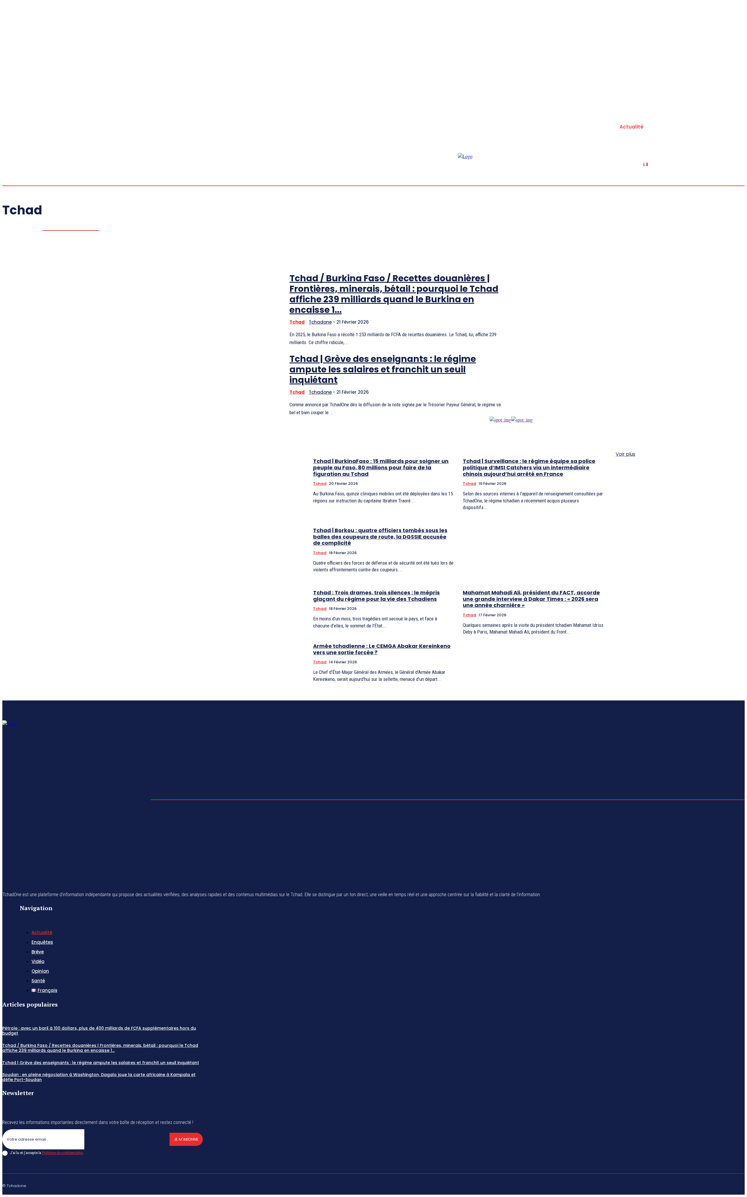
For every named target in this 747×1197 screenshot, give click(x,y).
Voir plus (625, 454)
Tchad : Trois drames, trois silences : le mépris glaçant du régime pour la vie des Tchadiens (376, 596)
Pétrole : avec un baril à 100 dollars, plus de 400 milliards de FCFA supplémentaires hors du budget (99, 1030)
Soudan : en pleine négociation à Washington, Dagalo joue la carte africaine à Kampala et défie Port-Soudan (99, 1077)
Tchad (320, 483)
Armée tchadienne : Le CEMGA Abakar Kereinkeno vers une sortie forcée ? (382, 649)
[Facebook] (728, 111)
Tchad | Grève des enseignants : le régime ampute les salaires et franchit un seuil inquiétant (100, 1063)
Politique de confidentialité (62, 1153)
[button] (707, 110)
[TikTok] (714, 1184)
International (76, 222)
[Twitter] (742, 111)
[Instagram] (735, 111)
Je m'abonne (186, 1139)
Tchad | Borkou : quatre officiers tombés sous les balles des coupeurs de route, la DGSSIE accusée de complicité (380, 537)
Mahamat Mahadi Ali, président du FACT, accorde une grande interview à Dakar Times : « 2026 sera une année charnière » (531, 599)
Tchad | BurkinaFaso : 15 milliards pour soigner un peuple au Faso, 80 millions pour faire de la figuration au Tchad (380, 467)
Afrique (72, 215)
